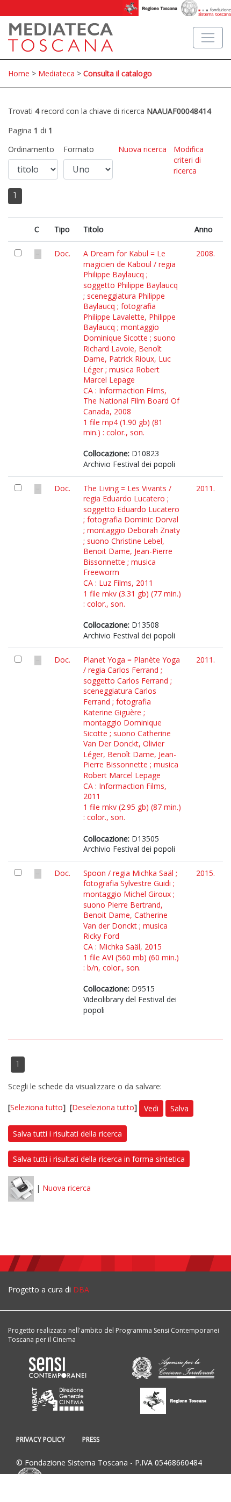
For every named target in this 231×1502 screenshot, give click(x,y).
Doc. (62, 253)
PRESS (90, 1439)
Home (19, 73)
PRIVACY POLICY (40, 1439)
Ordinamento (31, 149)
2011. (205, 488)
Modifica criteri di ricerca (189, 159)
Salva (179, 1108)
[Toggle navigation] (208, 37)
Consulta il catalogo (117, 73)
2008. (205, 253)
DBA (81, 1289)
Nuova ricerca (142, 149)
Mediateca (56, 73)
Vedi (151, 1108)
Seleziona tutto (36, 1108)
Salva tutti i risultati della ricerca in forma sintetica (99, 1159)
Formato (78, 149)
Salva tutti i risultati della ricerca (67, 1134)
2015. (205, 873)
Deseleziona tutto (103, 1108)
